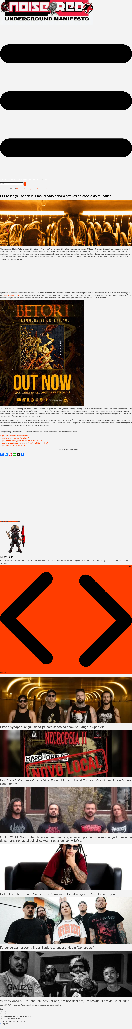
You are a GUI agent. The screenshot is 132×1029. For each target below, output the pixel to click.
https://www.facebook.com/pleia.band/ (14, 436)
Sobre (2, 1009)
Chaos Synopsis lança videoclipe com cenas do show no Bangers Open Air (52, 727)
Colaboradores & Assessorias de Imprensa (15, 1016)
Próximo (129, 567)
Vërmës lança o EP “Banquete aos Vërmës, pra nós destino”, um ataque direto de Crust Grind (64, 1001)
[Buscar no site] (25, 184)
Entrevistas (34, 179)
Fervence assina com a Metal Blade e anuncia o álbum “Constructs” (47, 947)
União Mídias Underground (10, 1019)
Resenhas (23, 179)
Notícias (3, 179)
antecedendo (9, 295)
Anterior (3, 673)
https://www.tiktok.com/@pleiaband (13, 446)
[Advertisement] (66, 276)
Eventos (12, 179)
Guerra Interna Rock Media (10, 521)
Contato (3, 1011)
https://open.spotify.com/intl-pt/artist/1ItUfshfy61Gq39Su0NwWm (25, 443)
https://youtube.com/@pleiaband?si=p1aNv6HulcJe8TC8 (21, 441)
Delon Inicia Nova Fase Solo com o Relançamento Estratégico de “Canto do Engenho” (59, 894)
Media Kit (3, 1014)
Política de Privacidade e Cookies (12, 1021)
